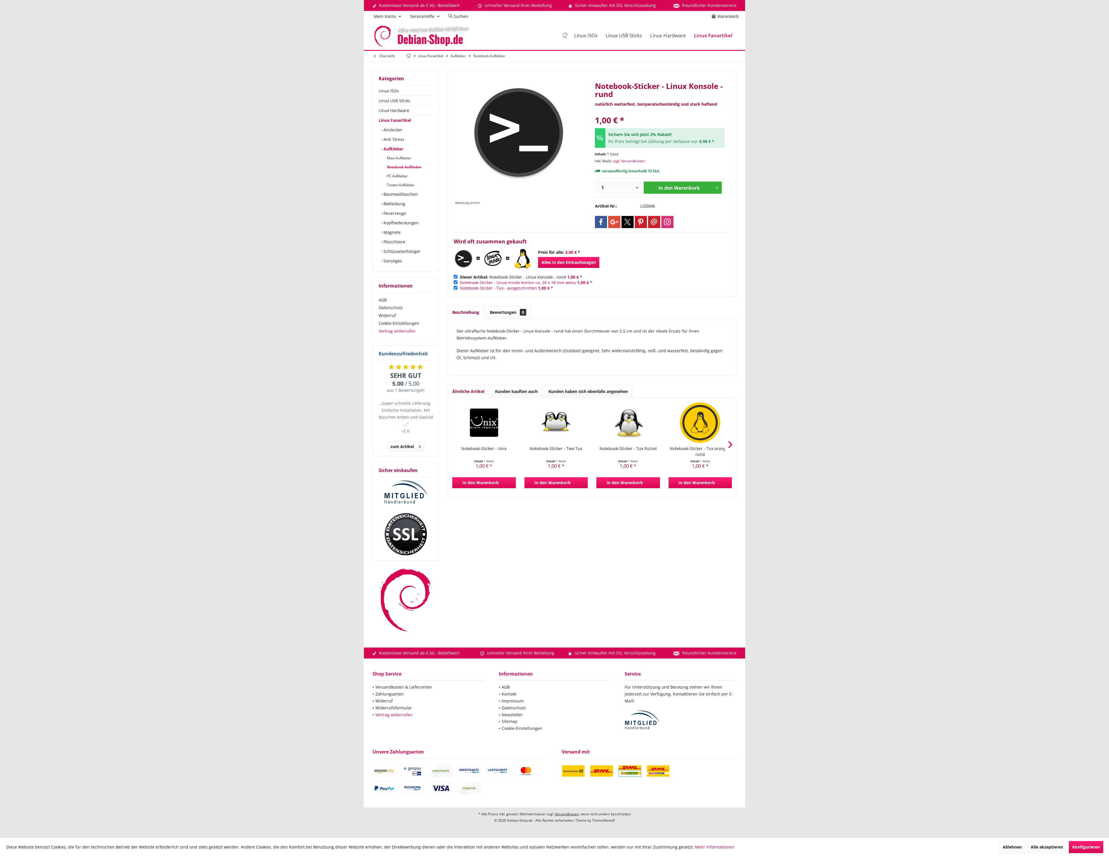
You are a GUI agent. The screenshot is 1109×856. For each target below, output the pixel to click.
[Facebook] (601, 222)
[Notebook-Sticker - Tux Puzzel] (628, 422)
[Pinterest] (641, 222)
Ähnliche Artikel (468, 391)
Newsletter (512, 714)
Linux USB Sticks (394, 100)
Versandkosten (567, 814)
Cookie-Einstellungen (399, 323)
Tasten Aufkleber (400, 184)
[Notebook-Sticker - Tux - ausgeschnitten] (522, 258)
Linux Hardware (394, 110)
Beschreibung (465, 312)
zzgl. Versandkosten (629, 160)
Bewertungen (507, 312)
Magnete (391, 232)
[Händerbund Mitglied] (406, 492)
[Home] (565, 35)
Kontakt (509, 694)
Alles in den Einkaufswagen (569, 262)
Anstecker (392, 130)
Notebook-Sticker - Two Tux (556, 448)
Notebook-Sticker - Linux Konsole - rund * (521, 277)
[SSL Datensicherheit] (406, 534)
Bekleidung (393, 203)
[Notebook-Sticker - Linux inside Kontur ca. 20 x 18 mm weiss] (493, 258)
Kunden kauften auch (516, 391)
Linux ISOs (389, 91)
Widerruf (387, 315)
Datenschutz (391, 307)
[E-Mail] (654, 222)
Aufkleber (392, 149)
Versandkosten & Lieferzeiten (403, 687)
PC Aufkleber (397, 176)
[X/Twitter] (628, 222)
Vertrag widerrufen (397, 331)
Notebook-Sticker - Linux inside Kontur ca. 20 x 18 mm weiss (518, 282)
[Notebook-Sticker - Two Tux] (556, 422)
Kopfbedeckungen (400, 222)
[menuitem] (726, 16)
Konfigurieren (1086, 847)
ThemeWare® (603, 820)
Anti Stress (393, 139)
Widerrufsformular (393, 707)
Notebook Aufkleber (404, 167)
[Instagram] (667, 222)
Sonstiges (392, 261)
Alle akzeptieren (1047, 847)
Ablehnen (1012, 847)
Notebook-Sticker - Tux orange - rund (700, 451)
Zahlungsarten (389, 694)
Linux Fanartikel (395, 120)
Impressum (513, 701)
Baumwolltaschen (400, 194)
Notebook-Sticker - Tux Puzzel (628, 448)
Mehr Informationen (714, 847)
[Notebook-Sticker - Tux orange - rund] (700, 422)
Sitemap (510, 721)
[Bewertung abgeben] (660, 112)
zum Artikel (402, 446)
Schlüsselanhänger (401, 251)
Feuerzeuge (394, 213)
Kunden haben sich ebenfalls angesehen (588, 391)
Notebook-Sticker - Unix (484, 448)
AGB (383, 300)
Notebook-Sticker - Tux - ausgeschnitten (498, 288)
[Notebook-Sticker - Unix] (484, 422)
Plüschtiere (393, 242)
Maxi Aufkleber (398, 158)
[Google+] (614, 222)
